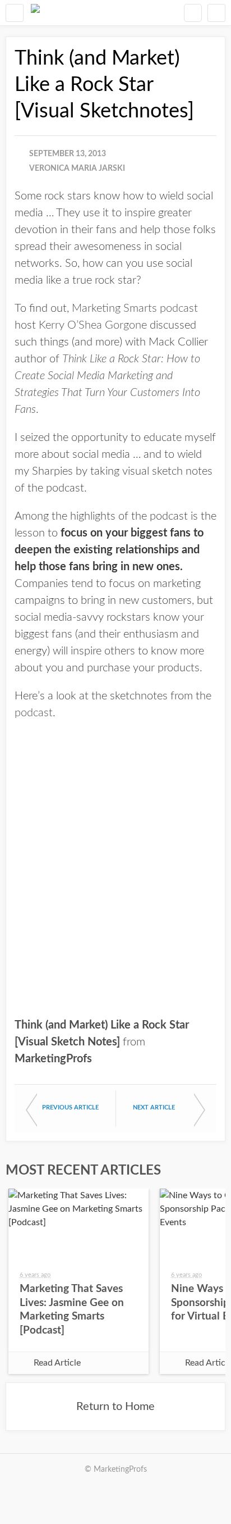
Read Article (57, 1362)
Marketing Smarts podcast (135, 308)
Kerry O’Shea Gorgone (93, 325)
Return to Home (115, 1406)
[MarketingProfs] (35, 12)
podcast (34, 712)
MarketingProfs (53, 1058)
